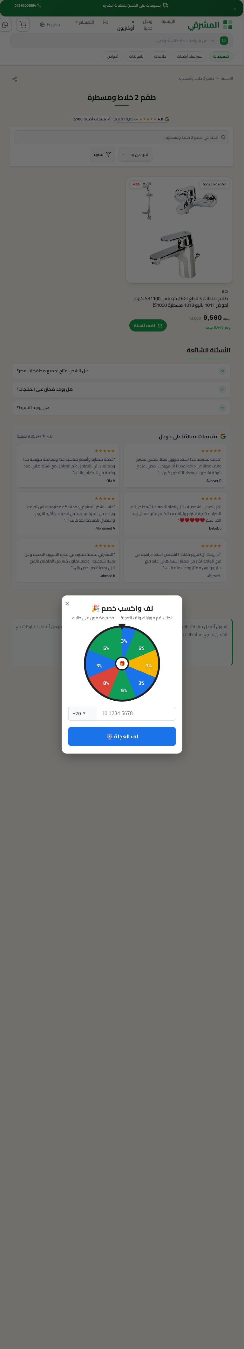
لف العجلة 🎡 (122, 736)
